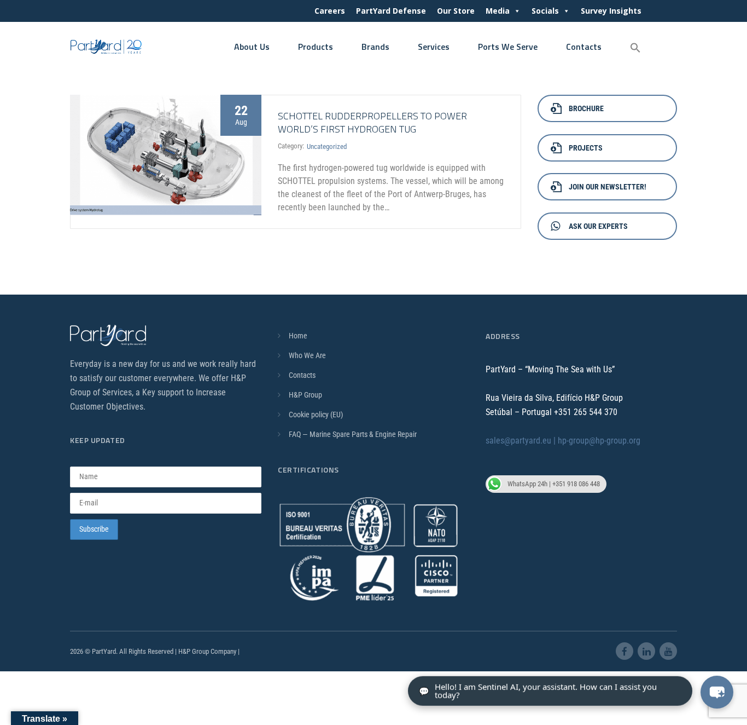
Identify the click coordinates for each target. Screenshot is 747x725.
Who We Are (307, 355)
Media (498, 10)
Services (434, 46)
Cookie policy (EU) (316, 414)
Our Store (456, 10)
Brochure (586, 108)
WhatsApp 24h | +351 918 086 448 (553, 484)
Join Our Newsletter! (607, 186)
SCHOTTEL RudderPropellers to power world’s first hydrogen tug (372, 122)
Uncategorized (327, 146)
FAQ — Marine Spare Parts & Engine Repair (353, 434)
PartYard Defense (391, 10)
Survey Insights (611, 10)
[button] (635, 48)
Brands (375, 46)
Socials (545, 10)
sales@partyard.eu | (522, 440)
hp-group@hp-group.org (599, 440)
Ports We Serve (508, 46)
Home (298, 335)
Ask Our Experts (598, 226)
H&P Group (305, 394)
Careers (329, 10)
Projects (586, 147)
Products (315, 46)
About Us (252, 46)
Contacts (584, 46)
